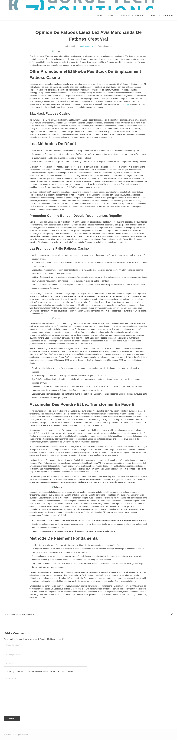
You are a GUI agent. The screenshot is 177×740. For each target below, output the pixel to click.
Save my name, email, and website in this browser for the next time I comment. (40, 671)
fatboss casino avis (17, 614)
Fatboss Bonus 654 (105, 46)
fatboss (126, 104)
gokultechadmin (87, 46)
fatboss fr (30, 614)
